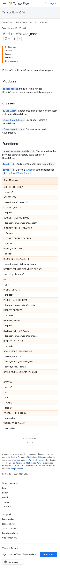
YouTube (6, 506)
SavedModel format (20, 173)
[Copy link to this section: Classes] (18, 103)
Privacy (14, 548)
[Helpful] (20, 28)
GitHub (5, 497)
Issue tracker (8, 519)
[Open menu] (5, 3)
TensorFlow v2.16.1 (14, 12)
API (17, 22)
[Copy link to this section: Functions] (21, 144)
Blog (4, 488)
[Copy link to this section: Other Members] (21, 180)
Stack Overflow (9, 528)
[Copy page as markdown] (15, 38)
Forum (5, 493)
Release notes (8, 524)
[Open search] (46, 3)
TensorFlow (7, 22)
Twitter (5, 502)
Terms (5, 548)
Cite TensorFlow (9, 538)
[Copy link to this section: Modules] (19, 81)
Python (45, 22)
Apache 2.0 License (37, 460)
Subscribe (48, 554)
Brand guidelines (10, 533)
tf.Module (31, 169)
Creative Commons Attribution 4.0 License (28, 457)
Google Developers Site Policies (22, 463)
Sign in (53, 3)
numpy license (17, 469)
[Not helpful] (24, 28)
